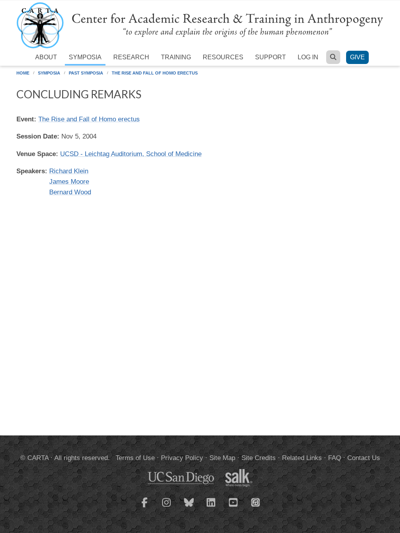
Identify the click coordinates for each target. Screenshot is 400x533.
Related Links (302, 458)
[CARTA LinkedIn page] (211, 507)
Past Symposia (86, 73)
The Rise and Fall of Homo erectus (155, 73)
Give (357, 57)
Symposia (85, 57)
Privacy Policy (182, 458)
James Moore (69, 181)
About (46, 57)
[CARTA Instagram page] (167, 507)
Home (22, 73)
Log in (308, 57)
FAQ (334, 458)
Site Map (222, 458)
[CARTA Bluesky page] (189, 507)
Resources (223, 57)
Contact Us (363, 458)
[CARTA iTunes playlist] (256, 502)
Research (131, 57)
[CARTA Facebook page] (144, 507)
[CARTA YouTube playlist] (233, 507)
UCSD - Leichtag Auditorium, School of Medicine (131, 154)
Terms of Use (135, 458)
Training (176, 57)
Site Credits (258, 458)
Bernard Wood (70, 192)
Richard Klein (68, 171)
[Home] (200, 24)
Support (270, 57)
